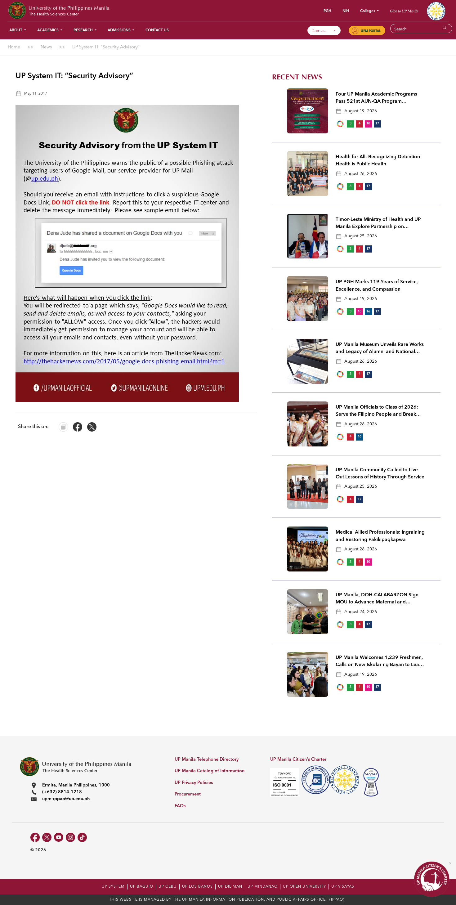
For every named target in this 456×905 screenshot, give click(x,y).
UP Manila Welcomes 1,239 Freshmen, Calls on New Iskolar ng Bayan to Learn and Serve (380, 662)
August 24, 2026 (360, 612)
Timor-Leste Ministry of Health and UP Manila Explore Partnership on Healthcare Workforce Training (378, 224)
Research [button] (84, 30)
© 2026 (38, 850)
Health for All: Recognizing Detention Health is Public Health (378, 161)
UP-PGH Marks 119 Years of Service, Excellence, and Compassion (377, 286)
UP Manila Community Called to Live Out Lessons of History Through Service (380, 474)
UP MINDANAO (263, 887)
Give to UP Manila (404, 11)
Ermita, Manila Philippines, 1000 (76, 785)
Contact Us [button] (157, 30)
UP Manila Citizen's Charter (298, 759)
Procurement (188, 794)
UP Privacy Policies (194, 783)
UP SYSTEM (113, 887)
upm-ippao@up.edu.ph (66, 799)
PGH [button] (327, 11)
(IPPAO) (337, 900)
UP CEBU (168, 887)
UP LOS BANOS (197, 887)
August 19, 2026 (360, 111)
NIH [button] (345, 11)
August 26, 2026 (360, 174)
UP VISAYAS (342, 887)
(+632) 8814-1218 (62, 792)
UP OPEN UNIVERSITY (304, 887)
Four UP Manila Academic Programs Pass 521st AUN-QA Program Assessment (376, 98)
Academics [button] (48, 30)
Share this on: (33, 426)
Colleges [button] (368, 11)
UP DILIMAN (230, 887)
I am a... (322, 30)
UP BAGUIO (141, 887)
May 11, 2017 (35, 94)
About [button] (16, 30)
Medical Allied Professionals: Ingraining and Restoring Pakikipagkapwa (380, 536)
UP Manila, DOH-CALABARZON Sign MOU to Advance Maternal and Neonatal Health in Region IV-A (377, 599)
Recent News (297, 77)
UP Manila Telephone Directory (207, 759)
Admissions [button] (120, 30)
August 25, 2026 (360, 236)
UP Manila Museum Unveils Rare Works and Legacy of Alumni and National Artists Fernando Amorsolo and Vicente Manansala (380, 349)
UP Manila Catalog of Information (209, 771)
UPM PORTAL (371, 31)
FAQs (180, 806)
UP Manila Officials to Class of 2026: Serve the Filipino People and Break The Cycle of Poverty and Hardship (377, 412)
